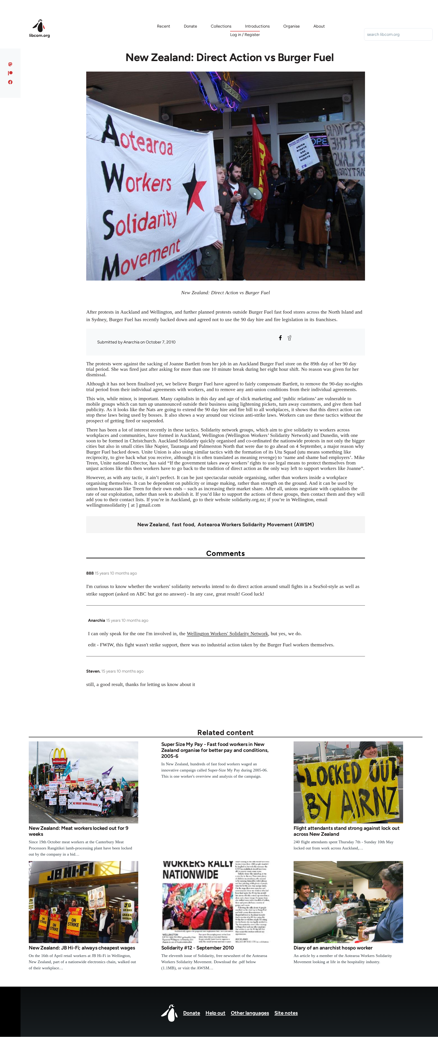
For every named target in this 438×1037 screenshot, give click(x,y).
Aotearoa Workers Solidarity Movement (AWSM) (256, 525)
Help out (215, 1013)
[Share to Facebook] (280, 337)
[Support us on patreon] (10, 73)
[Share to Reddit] (289, 337)
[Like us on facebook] (10, 82)
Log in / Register (245, 34)
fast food (183, 525)
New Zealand (153, 525)
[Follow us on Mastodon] (10, 64)
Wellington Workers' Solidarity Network (227, 633)
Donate (191, 1013)
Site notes (286, 1013)
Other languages (250, 1013)
